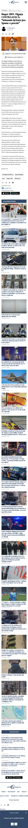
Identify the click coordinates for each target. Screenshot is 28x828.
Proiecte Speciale (14, 800)
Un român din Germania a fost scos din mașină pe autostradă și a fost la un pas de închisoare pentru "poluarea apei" (13, 558)
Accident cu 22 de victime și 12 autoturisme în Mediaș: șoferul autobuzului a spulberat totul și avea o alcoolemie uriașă (13, 628)
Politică (3, 791)
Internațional (11, 791)
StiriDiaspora (4, 10)
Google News (8, 188)
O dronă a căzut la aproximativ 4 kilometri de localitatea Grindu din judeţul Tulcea (12, 722)
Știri (10, 10)
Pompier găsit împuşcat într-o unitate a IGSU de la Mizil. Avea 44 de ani (13, 582)
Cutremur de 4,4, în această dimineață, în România (10, 315)
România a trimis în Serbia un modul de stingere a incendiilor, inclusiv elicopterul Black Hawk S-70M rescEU (14, 432)
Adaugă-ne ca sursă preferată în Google (15, 53)
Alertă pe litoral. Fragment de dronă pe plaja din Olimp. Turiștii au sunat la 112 (13, 268)
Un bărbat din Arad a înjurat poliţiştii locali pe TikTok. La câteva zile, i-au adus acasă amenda (13, 245)
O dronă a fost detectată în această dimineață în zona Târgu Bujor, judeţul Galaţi (14, 386)
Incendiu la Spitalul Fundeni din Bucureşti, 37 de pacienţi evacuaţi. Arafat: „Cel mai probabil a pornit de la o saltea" (13, 459)
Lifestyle (24, 791)
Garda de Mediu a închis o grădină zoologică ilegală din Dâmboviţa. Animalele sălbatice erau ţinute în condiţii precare (12, 698)
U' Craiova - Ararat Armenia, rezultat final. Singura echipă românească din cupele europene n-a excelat (13, 604)
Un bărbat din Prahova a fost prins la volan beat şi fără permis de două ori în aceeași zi (13, 340)
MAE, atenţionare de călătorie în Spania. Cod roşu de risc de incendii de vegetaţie (13, 409)
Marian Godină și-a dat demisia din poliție (12, 676)
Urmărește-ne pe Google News (15, 57)
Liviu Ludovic (11, 28)
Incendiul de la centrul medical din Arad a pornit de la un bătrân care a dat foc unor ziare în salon (13, 363)
